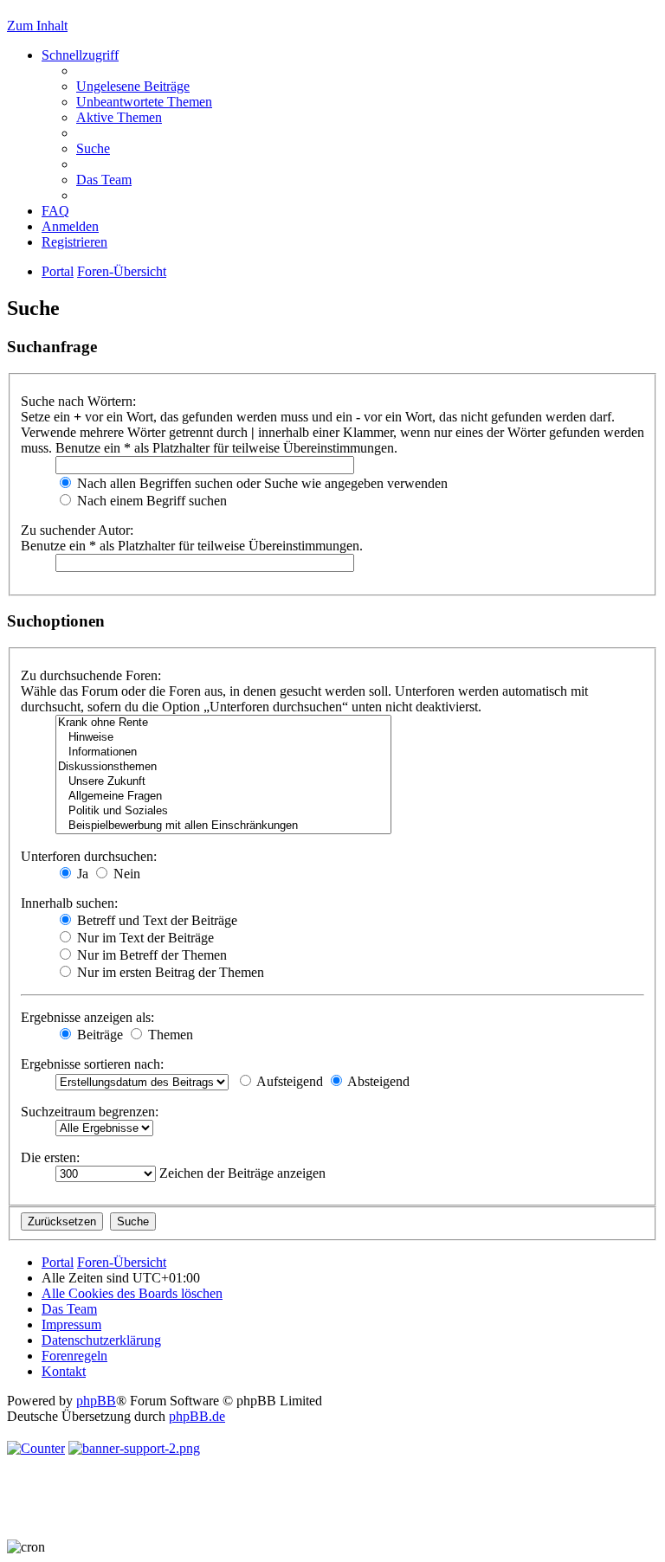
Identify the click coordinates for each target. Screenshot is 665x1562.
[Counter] (36, 1448)
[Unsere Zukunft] (223, 782)
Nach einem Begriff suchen (150, 500)
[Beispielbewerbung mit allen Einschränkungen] (223, 826)
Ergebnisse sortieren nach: (92, 1064)
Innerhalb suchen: (69, 903)
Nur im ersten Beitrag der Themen (169, 972)
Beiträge (98, 1034)
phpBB (96, 1400)
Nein (125, 873)
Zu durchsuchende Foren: (91, 675)
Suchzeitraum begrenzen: (89, 1111)
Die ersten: (50, 1157)
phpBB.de (197, 1416)
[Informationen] (223, 752)
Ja (81, 873)
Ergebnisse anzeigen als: (87, 1017)
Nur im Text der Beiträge (144, 937)
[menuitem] (133, 86)
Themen (169, 1034)
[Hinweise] (223, 737)
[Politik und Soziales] (223, 811)
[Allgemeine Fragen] (223, 796)
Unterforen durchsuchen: (89, 856)
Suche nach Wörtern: (78, 401)
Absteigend (377, 1081)
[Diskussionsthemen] (223, 767)
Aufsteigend (288, 1081)
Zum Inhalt (37, 25)
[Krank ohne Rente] (223, 723)
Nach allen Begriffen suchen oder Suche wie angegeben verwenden (261, 483)
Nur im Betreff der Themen (150, 955)
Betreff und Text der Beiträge (155, 920)
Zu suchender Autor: (77, 530)
